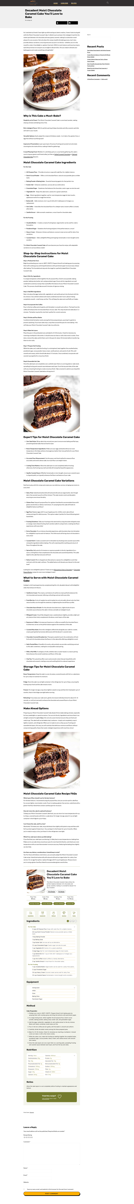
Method (54, 915)
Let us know (45, 1098)
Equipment (42, 915)
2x (70, 921)
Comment (26, 1142)
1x (67, 921)
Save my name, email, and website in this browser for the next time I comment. (50, 1189)
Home (56, 3)
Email (25, 1175)
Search (88, 34)
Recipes (74, 3)
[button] (74, 927)
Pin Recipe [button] (61, 891)
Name (25, 1168)
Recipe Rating (27, 1135)
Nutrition (64, 915)
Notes (74, 915)
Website (26, 1182)
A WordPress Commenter (93, 79)
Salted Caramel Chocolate (62, 154)
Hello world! (104, 79)
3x (73, 921)
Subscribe (64, 3)
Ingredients (31, 915)
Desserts (32, 1112)
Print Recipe (73, 23)
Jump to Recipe (62, 23)
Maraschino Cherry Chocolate (63, 569)
